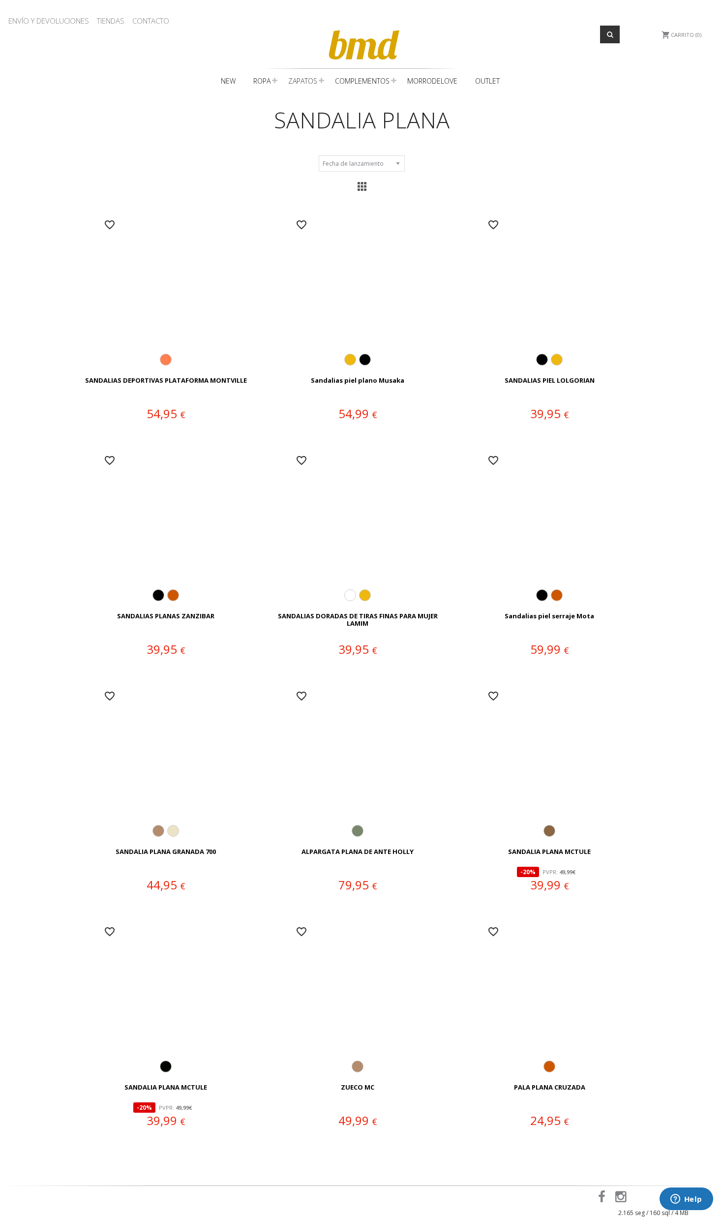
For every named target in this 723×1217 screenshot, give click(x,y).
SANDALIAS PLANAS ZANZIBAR (165, 616)
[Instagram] (622, 1198)
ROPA (262, 81)
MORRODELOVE (432, 81)
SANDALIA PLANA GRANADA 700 (166, 852)
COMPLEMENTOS (362, 81)
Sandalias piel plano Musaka (357, 381)
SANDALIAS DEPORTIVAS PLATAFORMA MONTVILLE (166, 381)
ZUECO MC (357, 1088)
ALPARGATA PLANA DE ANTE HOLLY (357, 852)
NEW (228, 81)
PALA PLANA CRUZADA (549, 1088)
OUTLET (487, 81)
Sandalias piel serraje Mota (549, 616)
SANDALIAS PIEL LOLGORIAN (550, 381)
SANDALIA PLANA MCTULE (549, 852)
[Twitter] (637, 1198)
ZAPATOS (302, 81)
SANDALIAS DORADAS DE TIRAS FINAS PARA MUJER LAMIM (358, 620)
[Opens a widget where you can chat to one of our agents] (686, 1199)
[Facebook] (603, 1198)
